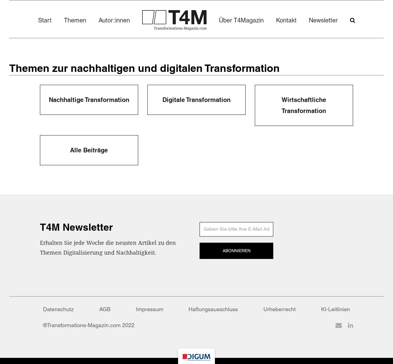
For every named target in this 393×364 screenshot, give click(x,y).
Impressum (149, 309)
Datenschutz (58, 309)
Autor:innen (114, 20)
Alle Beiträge (89, 150)
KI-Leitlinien (335, 309)
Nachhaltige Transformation (89, 100)
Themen (75, 20)
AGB (105, 309)
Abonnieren (237, 250)
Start (45, 20)
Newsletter (323, 20)
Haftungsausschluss (213, 309)
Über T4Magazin (241, 20)
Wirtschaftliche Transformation (304, 105)
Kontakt (286, 20)
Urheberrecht (279, 309)
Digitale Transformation (196, 100)
